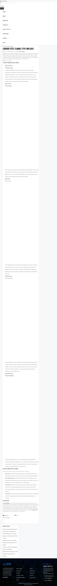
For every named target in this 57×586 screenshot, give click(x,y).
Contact (5, 38)
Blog (4, 42)
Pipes (17, 579)
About (4, 16)
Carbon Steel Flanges (22, 515)
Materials (5, 20)
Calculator (32, 577)
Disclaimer (30, 584)
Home (4, 11)
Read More (5, 577)
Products (5, 25)
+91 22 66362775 (48, 578)
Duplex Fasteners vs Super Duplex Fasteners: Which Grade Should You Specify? (10, 542)
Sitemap (26, 584)
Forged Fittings (20, 575)
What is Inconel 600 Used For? (10, 522)
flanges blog (11, 515)
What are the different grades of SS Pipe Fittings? (15, 519)
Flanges (18, 573)
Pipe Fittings (19, 568)
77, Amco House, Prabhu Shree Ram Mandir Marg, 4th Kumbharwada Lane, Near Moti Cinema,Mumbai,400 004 (48, 571)
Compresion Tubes (20, 577)
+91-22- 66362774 (48, 580)
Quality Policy (6, 29)
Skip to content (3, 1)
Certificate (6, 33)
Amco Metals (6, 503)
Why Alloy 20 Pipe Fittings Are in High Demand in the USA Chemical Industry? (10, 554)
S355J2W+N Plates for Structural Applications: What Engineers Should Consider (10, 536)
